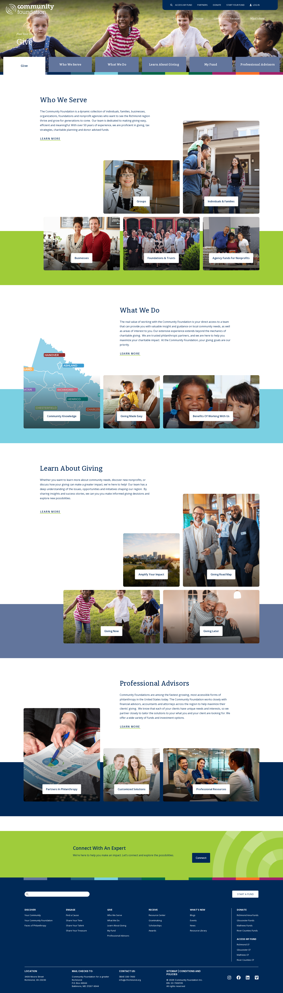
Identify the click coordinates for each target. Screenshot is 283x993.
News (193, 925)
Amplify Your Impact (151, 574)
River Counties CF (245, 959)
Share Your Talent (75, 925)
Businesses (82, 258)
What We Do (117, 64)
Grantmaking (155, 920)
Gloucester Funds (245, 920)
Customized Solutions (131, 789)
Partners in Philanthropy (61, 789)
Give (24, 65)
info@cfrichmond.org (130, 980)
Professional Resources (211, 789)
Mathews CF (243, 954)
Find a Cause (72, 915)
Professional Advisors (257, 64)
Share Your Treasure (76, 930)
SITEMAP (171, 971)
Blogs (192, 915)
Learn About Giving (164, 64)
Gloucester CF (244, 949)
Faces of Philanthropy (35, 925)
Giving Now (111, 631)
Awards (152, 930)
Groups (141, 201)
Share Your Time (74, 920)
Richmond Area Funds (247, 915)
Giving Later (211, 631)
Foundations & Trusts (161, 258)
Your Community (33, 915)
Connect (201, 858)
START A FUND (245, 894)
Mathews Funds (245, 925)
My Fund (210, 64)
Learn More (50, 138)
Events (193, 920)
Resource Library (198, 930)
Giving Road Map (221, 574)
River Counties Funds (247, 930)
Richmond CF (243, 944)
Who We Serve (70, 64)
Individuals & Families (221, 201)
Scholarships (155, 925)
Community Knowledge (61, 416)
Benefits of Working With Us (211, 416)
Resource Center (157, 915)
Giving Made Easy (131, 416)
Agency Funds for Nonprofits (231, 258)
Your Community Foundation (39, 920)
